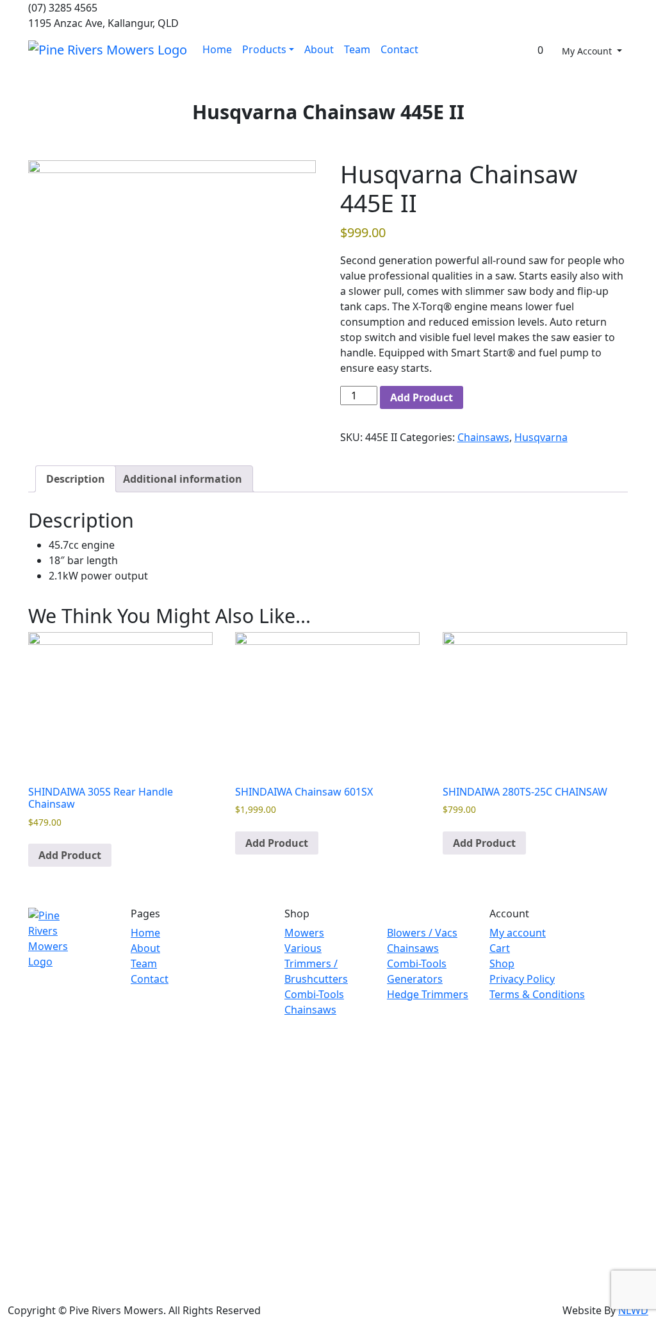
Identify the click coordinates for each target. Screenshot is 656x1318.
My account (517, 933)
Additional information (182, 479)
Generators (415, 979)
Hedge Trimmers (427, 994)
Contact (399, 49)
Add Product (421, 397)
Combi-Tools (314, 994)
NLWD (633, 1310)
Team (357, 49)
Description (75, 479)
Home (217, 49)
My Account (588, 51)
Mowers (304, 933)
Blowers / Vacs (422, 933)
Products (264, 49)
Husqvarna (541, 437)
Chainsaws (483, 437)
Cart (499, 948)
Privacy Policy (522, 979)
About (319, 49)
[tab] (75, 478)
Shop (501, 963)
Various (303, 948)
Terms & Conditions (537, 994)
